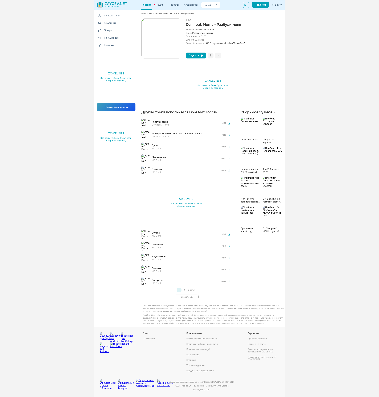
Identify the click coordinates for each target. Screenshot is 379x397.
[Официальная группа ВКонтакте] (109, 382)
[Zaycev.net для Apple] (104, 336)
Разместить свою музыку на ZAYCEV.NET (262, 358)
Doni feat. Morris (208, 29)
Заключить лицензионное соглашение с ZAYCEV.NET (261, 350)
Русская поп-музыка (202, 33)
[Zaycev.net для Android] (114, 336)
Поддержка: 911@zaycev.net (200, 370)
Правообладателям (257, 338)
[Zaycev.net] (112, 5)
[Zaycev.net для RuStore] (104, 348)
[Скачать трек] (229, 123)
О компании (149, 338)
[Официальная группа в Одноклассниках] (146, 382)
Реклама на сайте (257, 344)
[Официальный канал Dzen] (165, 382)
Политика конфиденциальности (202, 344)
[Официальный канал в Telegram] (127, 382)
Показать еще (186, 297)
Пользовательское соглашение (201, 338)
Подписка (191, 360)
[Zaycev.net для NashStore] (120, 348)
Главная (146, 4)
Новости (174, 4)
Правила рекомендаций (198, 349)
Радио (160, 4)
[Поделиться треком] (218, 55)
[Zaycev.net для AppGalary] (125, 336)
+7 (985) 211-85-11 (204, 390)
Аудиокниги (191, 4)
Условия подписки (195, 365)
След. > (191, 290)
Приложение (192, 354)
